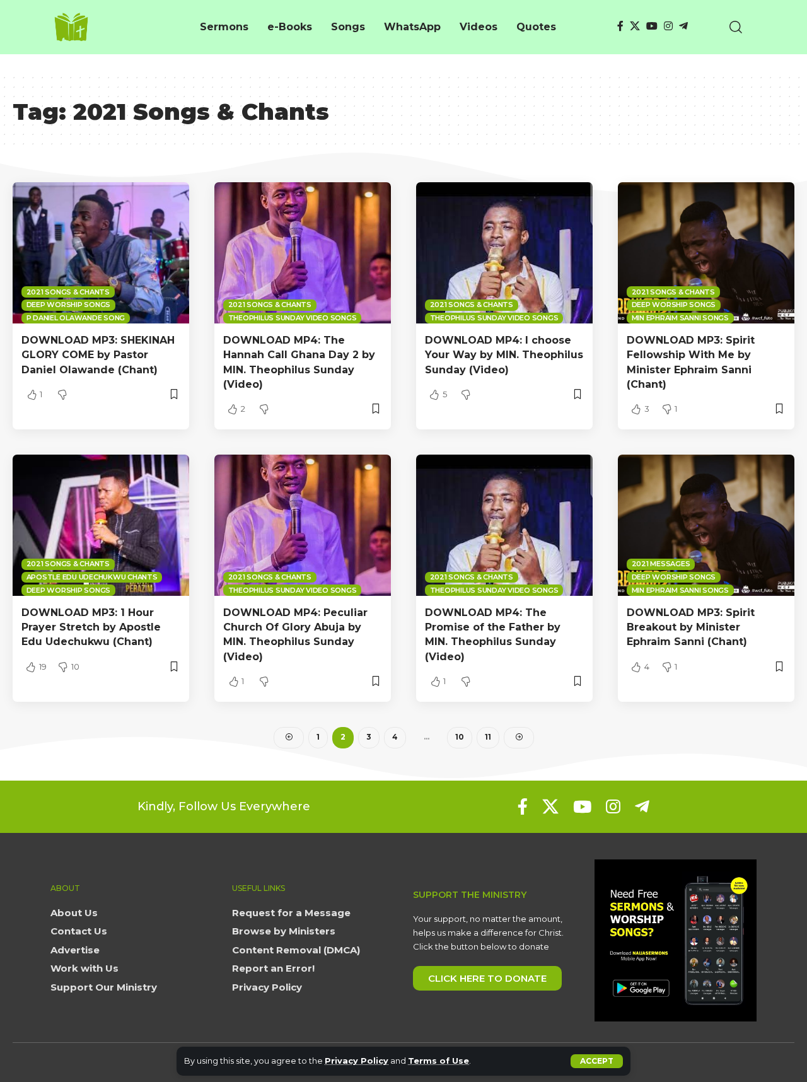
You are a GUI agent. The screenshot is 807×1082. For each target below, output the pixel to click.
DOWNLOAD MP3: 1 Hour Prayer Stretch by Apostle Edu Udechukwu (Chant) (91, 627)
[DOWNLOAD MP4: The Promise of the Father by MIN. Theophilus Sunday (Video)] (504, 525)
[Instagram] (668, 26)
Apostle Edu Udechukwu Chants (92, 577)
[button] (597, 1061)
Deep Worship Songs (68, 304)
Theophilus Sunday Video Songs (292, 317)
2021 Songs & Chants (68, 292)
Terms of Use (438, 1061)
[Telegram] (683, 26)
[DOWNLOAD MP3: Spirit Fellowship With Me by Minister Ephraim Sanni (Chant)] (706, 252)
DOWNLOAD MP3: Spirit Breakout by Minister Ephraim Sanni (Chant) (691, 627)
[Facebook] (620, 26)
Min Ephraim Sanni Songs (680, 317)
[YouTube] (652, 26)
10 (459, 737)
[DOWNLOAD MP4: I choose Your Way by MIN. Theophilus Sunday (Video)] (504, 252)
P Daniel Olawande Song (75, 317)
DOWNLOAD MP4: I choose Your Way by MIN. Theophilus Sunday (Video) (504, 354)
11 (488, 737)
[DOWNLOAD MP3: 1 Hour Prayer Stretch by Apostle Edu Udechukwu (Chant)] (101, 525)
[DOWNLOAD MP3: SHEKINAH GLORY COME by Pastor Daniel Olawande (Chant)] (101, 252)
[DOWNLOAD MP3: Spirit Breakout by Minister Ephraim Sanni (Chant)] (706, 525)
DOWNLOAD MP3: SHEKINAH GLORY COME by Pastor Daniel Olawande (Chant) (98, 354)
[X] (635, 26)
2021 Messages (661, 563)
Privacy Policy (356, 1061)
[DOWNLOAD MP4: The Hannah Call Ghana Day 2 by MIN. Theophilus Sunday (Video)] (302, 252)
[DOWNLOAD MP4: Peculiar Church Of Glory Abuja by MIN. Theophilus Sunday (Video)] (302, 525)
